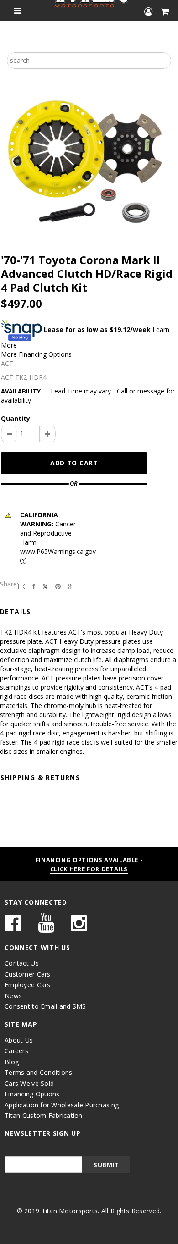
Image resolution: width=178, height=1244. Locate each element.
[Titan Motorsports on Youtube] (46, 927)
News (13, 995)
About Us (19, 1040)
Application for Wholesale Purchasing (62, 1104)
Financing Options (32, 1093)
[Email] (21, 585)
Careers (16, 1050)
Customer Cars (28, 974)
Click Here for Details (89, 869)
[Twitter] (45, 585)
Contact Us (22, 963)
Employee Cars (28, 984)
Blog (12, 1061)
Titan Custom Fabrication (44, 1115)
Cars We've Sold (29, 1083)
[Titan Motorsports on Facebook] (13, 927)
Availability (21, 391)
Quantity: (16, 418)
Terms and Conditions (39, 1072)
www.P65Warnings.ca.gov (58, 551)
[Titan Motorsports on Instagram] (79, 927)
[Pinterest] (58, 585)
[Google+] (71, 585)
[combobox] (89, 60)
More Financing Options (36, 354)
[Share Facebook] (33, 585)
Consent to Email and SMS (45, 1006)
